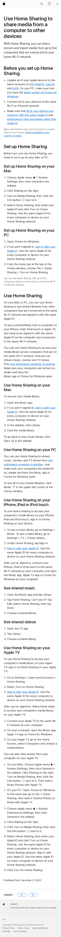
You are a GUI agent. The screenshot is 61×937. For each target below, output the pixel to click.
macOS (50, 84)
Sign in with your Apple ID (22, 548)
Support (14, 904)
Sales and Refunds (40, 928)
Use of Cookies (20, 931)
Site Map (6, 931)
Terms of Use (23, 928)
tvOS (15, 88)
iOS (31, 84)
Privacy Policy (8, 928)
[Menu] (57, 4)
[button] (41, 4)
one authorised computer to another (32, 364)
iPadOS (39, 84)
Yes (21, 895)
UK (3, 920)
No (33, 895)
